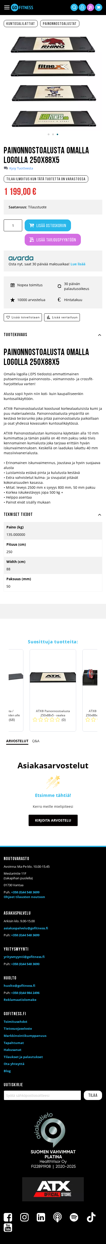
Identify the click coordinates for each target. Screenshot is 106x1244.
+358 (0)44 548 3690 (25, 964)
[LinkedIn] (41, 1217)
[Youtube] (8, 1228)
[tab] (53, 338)
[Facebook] (8, 1217)
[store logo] (22, 7)
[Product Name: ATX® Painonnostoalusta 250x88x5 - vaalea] (53, 690)
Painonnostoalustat (60, 24)
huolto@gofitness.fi (19, 985)
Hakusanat (12, 1049)
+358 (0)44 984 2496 (25, 993)
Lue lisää (78, 264)
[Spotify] (74, 1217)
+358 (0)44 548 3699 (25, 892)
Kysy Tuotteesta (21, 168)
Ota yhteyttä (14, 1064)
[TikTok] (91, 1217)
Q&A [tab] (35, 741)
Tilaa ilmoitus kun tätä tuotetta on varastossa (46, 179)
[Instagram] (24, 1217)
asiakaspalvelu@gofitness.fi (26, 928)
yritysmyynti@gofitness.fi (24, 957)
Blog (7, 1071)
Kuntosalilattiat (20, 24)
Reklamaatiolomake (20, 999)
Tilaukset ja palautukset (23, 1057)
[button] (48, 134)
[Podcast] (57, 1217)
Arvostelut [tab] (17, 741)
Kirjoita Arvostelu (53, 820)
